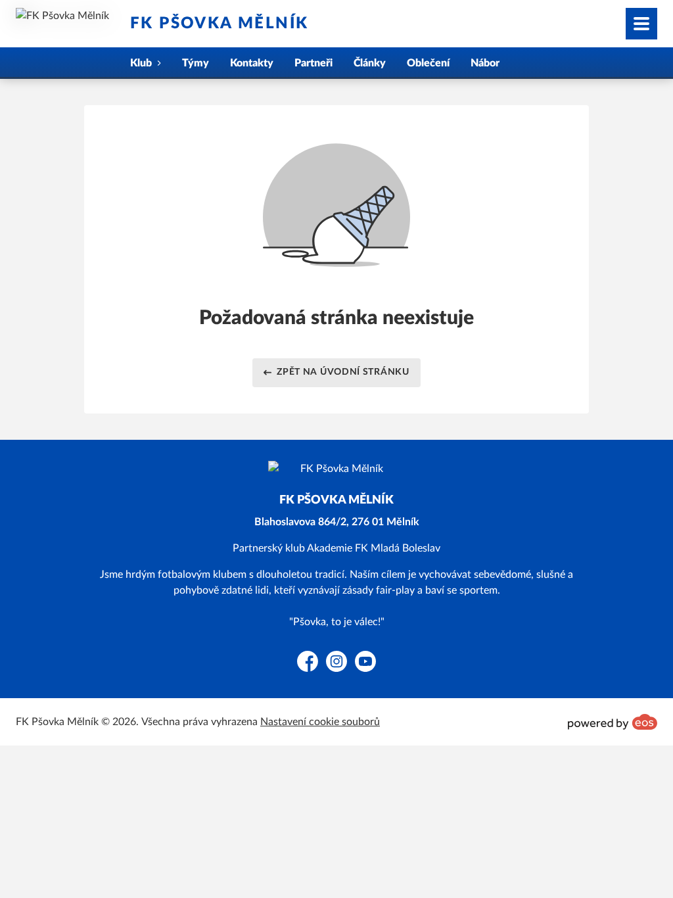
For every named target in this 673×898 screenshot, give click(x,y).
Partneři (313, 63)
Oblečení (428, 63)
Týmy (195, 63)
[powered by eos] (612, 722)
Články (370, 63)
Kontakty (251, 63)
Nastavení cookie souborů (320, 722)
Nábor (485, 63)
